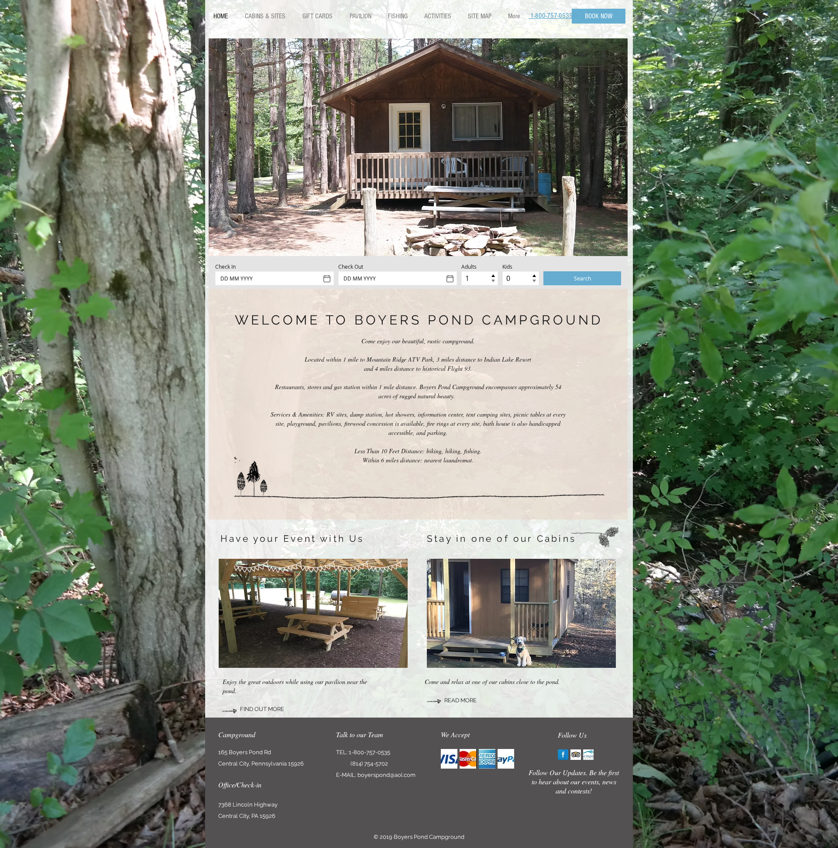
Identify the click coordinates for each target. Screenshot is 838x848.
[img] (449, 759)
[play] (614, 243)
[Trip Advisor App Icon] (575, 754)
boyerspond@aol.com (386, 775)
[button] (418, 147)
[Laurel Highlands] (588, 754)
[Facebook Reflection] (563, 754)
